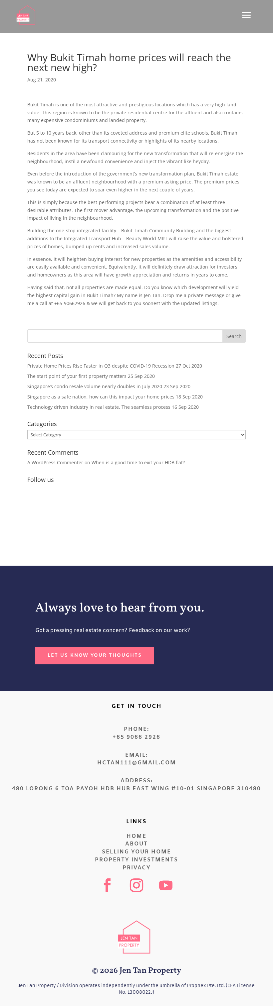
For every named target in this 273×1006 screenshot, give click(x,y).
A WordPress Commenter (55, 462)
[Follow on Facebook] (107, 885)
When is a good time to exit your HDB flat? (138, 462)
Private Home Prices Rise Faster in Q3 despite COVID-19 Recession (100, 366)
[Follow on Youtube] (165, 885)
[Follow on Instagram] (136, 885)
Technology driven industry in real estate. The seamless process (98, 407)
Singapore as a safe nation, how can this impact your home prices (100, 396)
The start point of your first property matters (77, 376)
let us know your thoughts (95, 655)
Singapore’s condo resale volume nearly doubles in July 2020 (94, 386)
